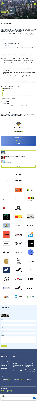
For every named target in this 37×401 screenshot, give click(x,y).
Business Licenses (4, 366)
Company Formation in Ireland (30, 363)
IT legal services (4, 368)
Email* (2, 327)
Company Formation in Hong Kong (18, 366)
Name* (2, 319)
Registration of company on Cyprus (18, 368)
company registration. (6, 45)
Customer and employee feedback (29, 355)
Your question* (3, 335)
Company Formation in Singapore (29, 366)
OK (34, 398)
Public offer (27, 353)
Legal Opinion (15, 363)
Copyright (15, 354)
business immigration (11, 114)
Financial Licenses (4, 370)
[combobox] (2, 325)
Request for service (5, 12)
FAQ (2, 353)
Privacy (14, 356)
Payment (2, 354)
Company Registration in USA (30, 369)
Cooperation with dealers (17, 353)
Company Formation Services (6, 363)
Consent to (3, 343)
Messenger (2, 331)
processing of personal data (9, 343)
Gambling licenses (4, 371)
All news (18, 166)
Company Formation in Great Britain (18, 371)
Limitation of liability (4, 356)
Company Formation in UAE (30, 371)
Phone (2, 323)
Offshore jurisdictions (5, 365)
